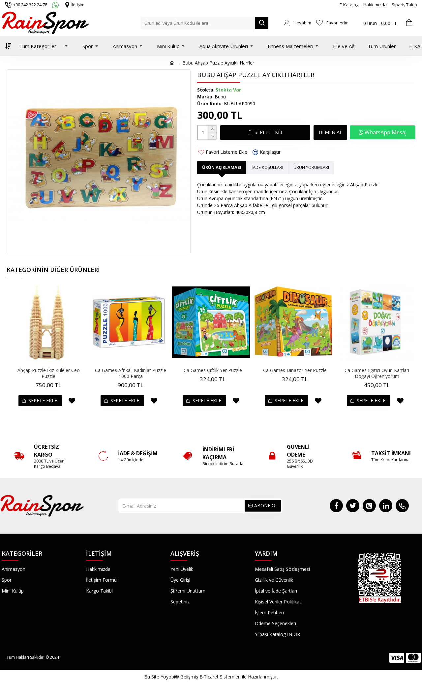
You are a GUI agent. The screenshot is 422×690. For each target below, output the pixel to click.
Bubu (220, 96)
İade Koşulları (267, 167)
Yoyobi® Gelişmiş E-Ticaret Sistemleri (201, 677)
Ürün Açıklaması (221, 167)
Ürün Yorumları (311, 167)
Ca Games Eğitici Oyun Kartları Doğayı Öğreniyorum (377, 373)
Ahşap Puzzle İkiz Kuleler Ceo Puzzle (48, 373)
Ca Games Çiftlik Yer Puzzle (213, 370)
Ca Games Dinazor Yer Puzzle (295, 370)
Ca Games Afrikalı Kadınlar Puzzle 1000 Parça (130, 373)
